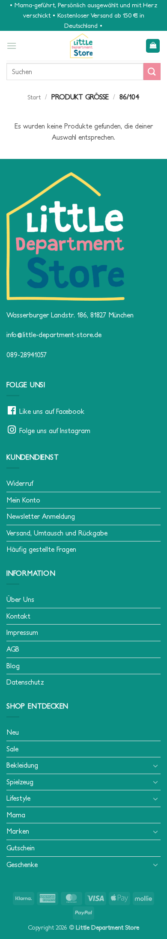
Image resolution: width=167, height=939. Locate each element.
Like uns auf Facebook (51, 411)
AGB (12, 649)
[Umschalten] (155, 765)
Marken (17, 831)
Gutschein (20, 848)
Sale (12, 749)
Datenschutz (25, 682)
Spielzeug (19, 782)
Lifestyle (18, 798)
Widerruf (19, 483)
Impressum (22, 632)
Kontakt (18, 616)
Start (34, 97)
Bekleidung (22, 765)
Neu (12, 732)
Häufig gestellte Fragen (41, 549)
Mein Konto (23, 500)
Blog (13, 666)
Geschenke (22, 864)
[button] (11, 45)
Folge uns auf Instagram (54, 430)
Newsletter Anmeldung (40, 516)
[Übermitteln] (152, 71)
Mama (15, 815)
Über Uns (20, 599)
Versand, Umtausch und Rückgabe (56, 533)
